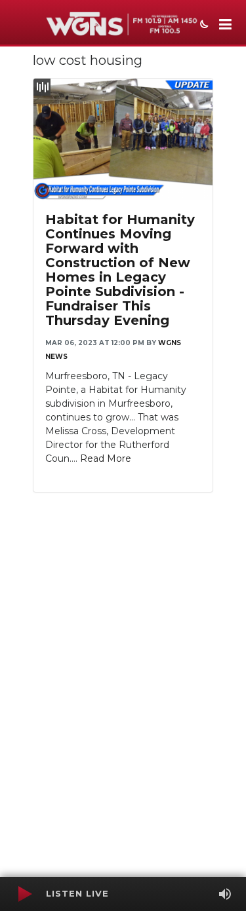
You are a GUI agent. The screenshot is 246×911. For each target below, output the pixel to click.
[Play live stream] (24, 894)
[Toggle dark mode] (202, 25)
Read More (105, 458)
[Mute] (225, 893)
